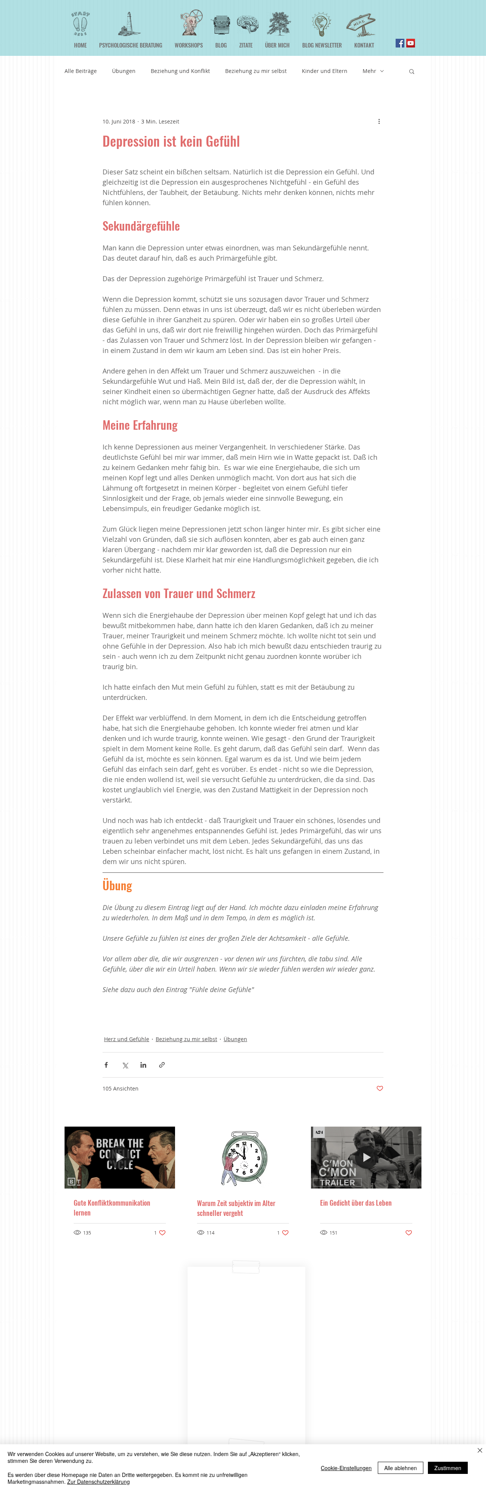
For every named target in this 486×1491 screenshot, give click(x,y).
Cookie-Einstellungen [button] (346, 1468)
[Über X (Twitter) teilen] (124, 1064)
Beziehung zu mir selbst (256, 70)
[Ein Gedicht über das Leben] (366, 1158)
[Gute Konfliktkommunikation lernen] (120, 1158)
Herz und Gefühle (126, 1039)
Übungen (124, 70)
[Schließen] (479, 1451)
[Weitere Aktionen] (378, 121)
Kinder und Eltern (324, 70)
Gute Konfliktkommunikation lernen (112, 1207)
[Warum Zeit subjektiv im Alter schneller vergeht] (243, 1158)
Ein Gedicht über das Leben (356, 1203)
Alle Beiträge (81, 70)
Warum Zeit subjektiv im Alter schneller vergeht (236, 1208)
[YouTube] (410, 43)
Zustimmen (447, 1468)
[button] (411, 71)
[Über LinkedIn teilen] (143, 1064)
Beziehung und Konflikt (180, 70)
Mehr (369, 70)
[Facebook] (400, 43)
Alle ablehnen (400, 1468)
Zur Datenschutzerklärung (98, 1481)
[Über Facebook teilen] (106, 1064)
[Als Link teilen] (162, 1064)
